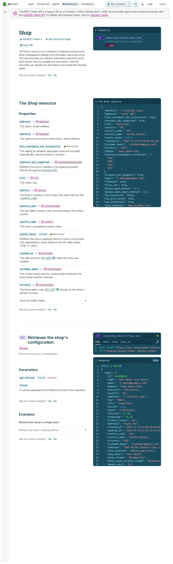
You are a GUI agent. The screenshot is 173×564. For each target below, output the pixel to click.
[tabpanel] (127, 349)
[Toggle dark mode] (143, 4)
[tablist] (113, 342)
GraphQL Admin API (34, 15)
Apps (31, 4)
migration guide (99, 15)
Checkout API (49, 170)
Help (150, 4)
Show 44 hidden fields (32, 300)
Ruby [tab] (115, 341)
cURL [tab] (98, 341)
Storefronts (43, 4)
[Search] (136, 4)
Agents (56, 4)
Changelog (87, 4)
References (70, 4)
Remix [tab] (106, 341)
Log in (163, 4)
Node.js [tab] (125, 341)
